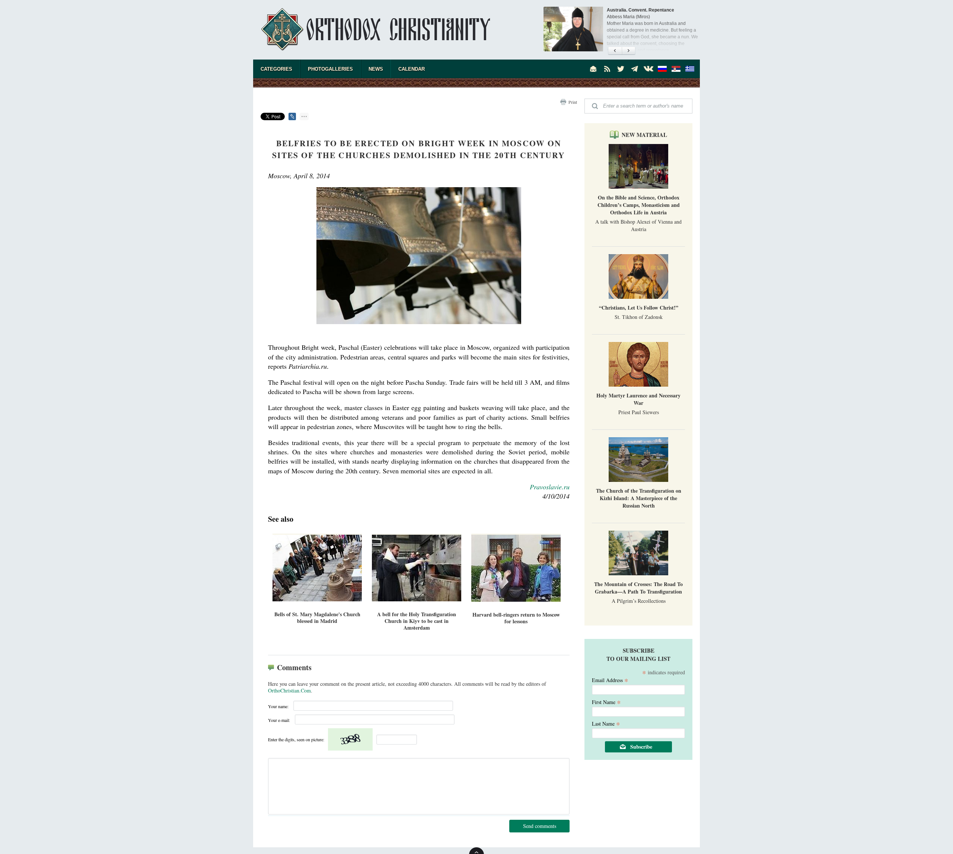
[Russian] (662, 68)
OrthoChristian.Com (289, 690)
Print (572, 102)
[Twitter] (621, 68)
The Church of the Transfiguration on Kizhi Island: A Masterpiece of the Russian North (638, 498)
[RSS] (607, 68)
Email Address (610, 680)
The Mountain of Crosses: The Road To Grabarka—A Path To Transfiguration (638, 587)
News (376, 69)
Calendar (411, 69)
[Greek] (689, 68)
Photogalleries (330, 69)
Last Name (606, 723)
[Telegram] (634, 68)
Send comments (539, 825)
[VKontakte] (648, 68)
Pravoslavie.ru (550, 486)
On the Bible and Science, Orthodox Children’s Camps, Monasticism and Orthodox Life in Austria (638, 204)
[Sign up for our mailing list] (593, 68)
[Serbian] (676, 68)
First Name (606, 702)
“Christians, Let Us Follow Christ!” (638, 307)
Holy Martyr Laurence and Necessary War (638, 399)
